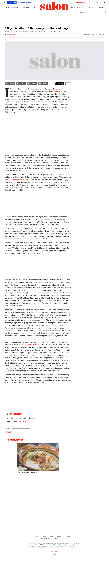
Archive (56, 539)
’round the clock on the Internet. (17, 180)
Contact (59, 536)
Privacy (68, 536)
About (44, 536)
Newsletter (81, 2)
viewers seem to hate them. (29, 345)
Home (37, 536)
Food (36, 7)
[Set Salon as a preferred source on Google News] (59, 83)
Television (9, 432)
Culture (26, 7)
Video (101, 7)
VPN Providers (54, 551)
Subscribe (12, 2)
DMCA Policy (55, 554)
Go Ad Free (66, 539)
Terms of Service (45, 539)
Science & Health (77, 7)
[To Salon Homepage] (54, 6)
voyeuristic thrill (58, 91)
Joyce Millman (12, 35)
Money (91, 7)
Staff (51, 536)
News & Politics (12, 7)
